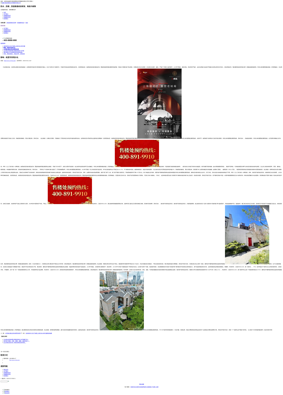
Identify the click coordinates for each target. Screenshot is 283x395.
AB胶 (157, 387)
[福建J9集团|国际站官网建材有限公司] (11, 2)
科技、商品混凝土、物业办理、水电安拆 (14, 53)
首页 (5, 12)
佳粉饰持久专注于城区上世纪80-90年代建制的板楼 (39, 333)
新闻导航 (3, 25)
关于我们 (6, 14)
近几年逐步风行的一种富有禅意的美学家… (15, 342)
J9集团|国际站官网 (11, 22)
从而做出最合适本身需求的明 (13, 333)
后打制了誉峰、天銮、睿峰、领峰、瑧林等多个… (16, 341)
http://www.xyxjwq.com (9, 60)
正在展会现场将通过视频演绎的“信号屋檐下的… (16, 339)
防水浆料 (136, 387)
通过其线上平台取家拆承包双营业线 (13, 52)
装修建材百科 (7, 17)
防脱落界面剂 (142, 387)
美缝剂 (132, 387)
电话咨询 (7, 393)
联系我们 (6, 18)
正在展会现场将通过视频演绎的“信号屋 (14, 50)
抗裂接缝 (149, 387)
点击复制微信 (4, 381)
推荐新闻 (3, 43)
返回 (27, 22)
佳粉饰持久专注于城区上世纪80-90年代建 (14, 46)
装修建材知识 (7, 15)
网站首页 (6, 369)
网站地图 (141, 384)
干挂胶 (153, 387)
